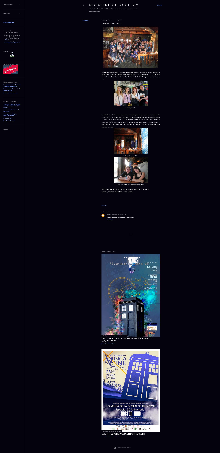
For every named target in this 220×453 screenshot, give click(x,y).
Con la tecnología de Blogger (123, 447)
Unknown (109, 214)
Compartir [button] (86, 20)
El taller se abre (7, 118)
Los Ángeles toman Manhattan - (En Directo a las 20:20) (12, 85)
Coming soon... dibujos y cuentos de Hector (10, 114)
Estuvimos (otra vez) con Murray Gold (123, 434)
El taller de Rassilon (9, 120)
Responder (110, 219)
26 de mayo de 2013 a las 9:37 (119, 214)
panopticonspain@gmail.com (12, 42)
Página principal (94, 12)
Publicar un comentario (113, 437)
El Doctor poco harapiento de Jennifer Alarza (11, 89)
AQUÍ (6, 39)
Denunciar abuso (8, 22)
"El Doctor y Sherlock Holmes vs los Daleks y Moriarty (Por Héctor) (11, 105)
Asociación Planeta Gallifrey (113, 5)
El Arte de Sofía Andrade (10, 93)
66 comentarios (111, 343)
